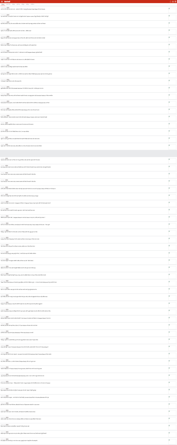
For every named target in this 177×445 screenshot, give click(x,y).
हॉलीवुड (27, 4)
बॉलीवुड (23, 4)
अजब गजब (8, 4)
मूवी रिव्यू (18, 4)
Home (3, 4)
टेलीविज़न (32, 4)
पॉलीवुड (13, 4)
